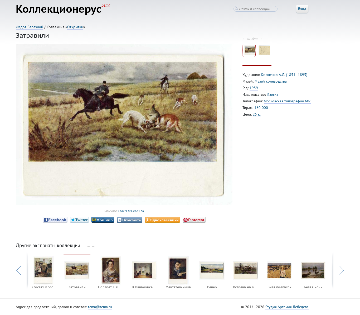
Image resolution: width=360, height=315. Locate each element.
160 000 (261, 107)
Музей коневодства (271, 81)
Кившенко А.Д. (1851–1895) (284, 74)
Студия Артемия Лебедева (287, 306)
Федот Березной (29, 27)
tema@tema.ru (100, 306)
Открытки (75, 27)
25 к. (257, 114)
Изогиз (272, 94)
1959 (254, 87)
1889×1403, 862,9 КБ (131, 211)
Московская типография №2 (287, 101)
